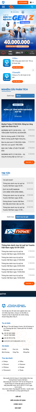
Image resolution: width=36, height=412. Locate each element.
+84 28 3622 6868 (9, 333)
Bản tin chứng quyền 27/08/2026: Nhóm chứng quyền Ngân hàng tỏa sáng (13, 137)
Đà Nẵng (26, 349)
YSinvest (6, 364)
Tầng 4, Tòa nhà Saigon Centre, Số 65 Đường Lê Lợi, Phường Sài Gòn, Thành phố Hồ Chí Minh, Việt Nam (18, 328)
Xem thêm (28, 162)
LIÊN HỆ (18, 396)
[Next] (32, 29)
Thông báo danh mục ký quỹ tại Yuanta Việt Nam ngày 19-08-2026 (13, 271)
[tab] (10, 96)
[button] (31, 2)
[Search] (32, 7)
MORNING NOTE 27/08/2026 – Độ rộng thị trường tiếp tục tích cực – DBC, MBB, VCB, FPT (13, 155)
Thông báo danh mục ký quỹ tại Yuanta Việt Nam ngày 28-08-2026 (13, 197)
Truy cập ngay (16, 81)
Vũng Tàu (16, 352)
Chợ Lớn (15, 349)
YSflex (21, 361)
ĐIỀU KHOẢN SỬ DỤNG (18, 400)
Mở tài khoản (23, 2)
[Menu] (4, 7)
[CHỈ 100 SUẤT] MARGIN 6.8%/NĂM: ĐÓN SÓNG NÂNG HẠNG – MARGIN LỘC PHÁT (13, 191)
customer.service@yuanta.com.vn (14, 341)
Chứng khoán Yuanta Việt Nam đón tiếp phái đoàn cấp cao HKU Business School (14, 202)
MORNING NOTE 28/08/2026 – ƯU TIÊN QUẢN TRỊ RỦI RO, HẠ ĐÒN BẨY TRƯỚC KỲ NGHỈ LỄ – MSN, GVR (13, 131)
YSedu (21, 370)
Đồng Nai (26, 352)
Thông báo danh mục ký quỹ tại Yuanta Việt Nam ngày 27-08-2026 (13, 208)
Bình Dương (5, 352)
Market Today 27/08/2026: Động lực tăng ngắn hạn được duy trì (17, 125)
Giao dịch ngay (17, 67)
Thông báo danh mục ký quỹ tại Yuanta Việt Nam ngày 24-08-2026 (13, 265)
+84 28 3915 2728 (9, 338)
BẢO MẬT (18, 408)
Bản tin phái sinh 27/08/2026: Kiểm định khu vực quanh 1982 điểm (13, 143)
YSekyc (5, 361)
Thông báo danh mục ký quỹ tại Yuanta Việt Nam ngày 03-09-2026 (13, 185)
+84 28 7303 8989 (9, 335)
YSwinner (22, 364)
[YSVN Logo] (3, 2)
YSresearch (6, 370)
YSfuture (6, 367)
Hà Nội (4, 349)
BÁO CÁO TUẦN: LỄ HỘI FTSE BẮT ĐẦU (13, 149)
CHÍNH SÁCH (18, 404)
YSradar (21, 367)
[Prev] (3, 29)
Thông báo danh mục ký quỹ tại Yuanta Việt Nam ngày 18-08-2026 (13, 277)
